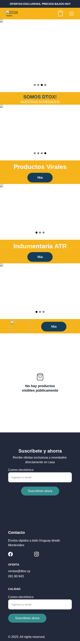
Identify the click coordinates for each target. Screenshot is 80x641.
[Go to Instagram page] (36, 554)
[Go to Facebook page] (10, 554)
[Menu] (71, 13)
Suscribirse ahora (40, 491)
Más (40, 177)
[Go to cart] (60, 13)
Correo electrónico (21, 470)
